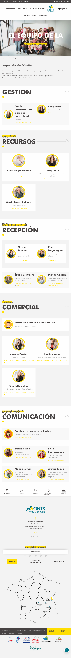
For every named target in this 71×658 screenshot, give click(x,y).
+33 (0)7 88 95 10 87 (61, 360)
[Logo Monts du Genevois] (35, 509)
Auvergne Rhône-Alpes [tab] (35, 561)
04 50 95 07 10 (53, 261)
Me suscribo (35, 551)
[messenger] (66, 652)
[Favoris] (62, 9)
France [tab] (12, 561)
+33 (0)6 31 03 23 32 (28, 392)
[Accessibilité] (59, 9)
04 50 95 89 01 (23, 261)
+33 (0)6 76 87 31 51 (28, 360)
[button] (65, 8)
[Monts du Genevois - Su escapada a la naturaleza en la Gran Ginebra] (51, 8)
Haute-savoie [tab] (59, 561)
